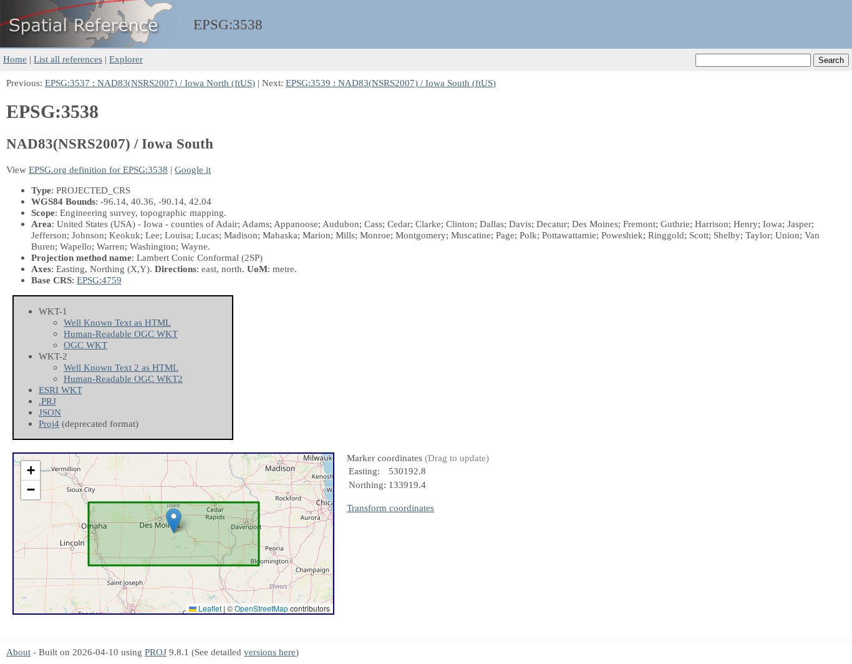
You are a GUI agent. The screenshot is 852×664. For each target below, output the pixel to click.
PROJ (156, 652)
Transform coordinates (390, 507)
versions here (270, 652)
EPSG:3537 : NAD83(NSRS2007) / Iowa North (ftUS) (150, 82)
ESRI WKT (60, 389)
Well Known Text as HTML (117, 322)
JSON (50, 412)
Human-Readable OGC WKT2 (123, 378)
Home (15, 59)
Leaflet (208, 608)
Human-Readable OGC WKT (121, 333)
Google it (193, 169)
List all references (68, 59)
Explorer (126, 59)
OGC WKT (85, 344)
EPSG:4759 (99, 280)
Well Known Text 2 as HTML (121, 367)
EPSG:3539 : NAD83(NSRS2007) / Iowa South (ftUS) (391, 82)
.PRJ (47, 401)
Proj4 (49, 423)
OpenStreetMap (261, 608)
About (18, 652)
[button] (174, 521)
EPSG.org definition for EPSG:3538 (98, 169)
